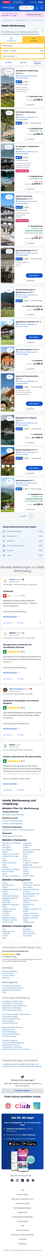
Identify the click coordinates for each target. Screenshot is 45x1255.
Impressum (22, 1244)
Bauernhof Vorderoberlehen (27, 376)
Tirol (4, 929)
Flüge (4, 992)
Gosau (4, 865)
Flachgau (5, 894)
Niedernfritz (27, 845)
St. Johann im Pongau (31, 863)
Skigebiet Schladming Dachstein (31, 890)
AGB (22, 1226)
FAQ (22, 1190)
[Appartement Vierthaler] (7, 332)
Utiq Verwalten (22, 1221)
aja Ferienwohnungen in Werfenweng (16, 1014)
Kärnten (5, 936)
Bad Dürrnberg (28, 876)
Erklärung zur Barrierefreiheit (22, 1235)
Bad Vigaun (6, 847)
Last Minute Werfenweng (11, 986)
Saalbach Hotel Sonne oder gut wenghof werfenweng (21, 1066)
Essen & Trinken (8, 976)
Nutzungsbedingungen (22, 1208)
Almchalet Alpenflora (24, 350)
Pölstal (25, 920)
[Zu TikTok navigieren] (22, 1180)
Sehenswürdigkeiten (9, 971)
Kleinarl (26, 854)
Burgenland (27, 936)
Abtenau (5, 867)
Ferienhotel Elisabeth (10, 1016)
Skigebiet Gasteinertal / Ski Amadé (12, 890)
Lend (4, 858)
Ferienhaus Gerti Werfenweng (13, 1043)
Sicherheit (22, 1239)
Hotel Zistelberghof (23, 251)
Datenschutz (22, 1212)
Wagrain (5, 852)
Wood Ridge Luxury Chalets (12, 1010)
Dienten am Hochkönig (31, 850)
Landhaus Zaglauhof (9, 1040)
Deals (5, 2)
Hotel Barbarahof (22, 480)
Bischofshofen (7, 850)
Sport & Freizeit (8, 973)
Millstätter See (28, 905)
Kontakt (31, 2)
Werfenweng (27, 865)
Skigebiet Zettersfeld (30, 918)
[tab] (11, 39)
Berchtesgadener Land (31, 894)
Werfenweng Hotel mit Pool (12, 836)
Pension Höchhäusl (23, 450)
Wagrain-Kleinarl (29, 896)
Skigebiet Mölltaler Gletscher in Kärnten (9, 919)
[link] (37, 8)
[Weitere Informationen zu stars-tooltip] (22, 73)
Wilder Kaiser (28, 883)
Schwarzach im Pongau (10, 869)
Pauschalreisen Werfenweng (12, 988)
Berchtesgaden (28, 852)
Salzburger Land (8, 931)
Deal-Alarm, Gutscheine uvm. (22, 1199)
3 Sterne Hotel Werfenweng (12, 824)
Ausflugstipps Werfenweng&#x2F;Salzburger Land (20, 1064)
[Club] (14, 15)
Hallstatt (26, 874)
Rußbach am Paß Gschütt (32, 867)
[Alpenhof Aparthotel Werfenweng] (7, 219)
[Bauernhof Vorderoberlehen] (7, 392)
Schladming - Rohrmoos (31, 885)
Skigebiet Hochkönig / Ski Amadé (32, 910)
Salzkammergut (28, 922)
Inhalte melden (22, 1195)
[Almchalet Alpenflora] (7, 359)
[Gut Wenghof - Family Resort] (7, 167)
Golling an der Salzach (10, 854)
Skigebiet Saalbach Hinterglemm (9, 910)
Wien (4, 938)
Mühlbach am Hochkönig (11, 843)
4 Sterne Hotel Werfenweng (12, 821)
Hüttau (25, 869)
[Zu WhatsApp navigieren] (33, 1180)
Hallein (4, 860)
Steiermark (6, 933)
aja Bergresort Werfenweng (27, 71)
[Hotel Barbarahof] (7, 495)
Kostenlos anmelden (34, 14)
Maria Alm (6, 845)
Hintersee (26, 860)
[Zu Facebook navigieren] (12, 1180)
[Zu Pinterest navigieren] (27, 1180)
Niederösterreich (29, 933)
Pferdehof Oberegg (9, 1036)
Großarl (26, 847)
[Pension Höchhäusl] (7, 461)
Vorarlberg (27, 929)
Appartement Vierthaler (25, 322)
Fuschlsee (6, 915)
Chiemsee (6, 913)
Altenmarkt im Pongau (10, 856)
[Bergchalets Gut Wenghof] (7, 430)
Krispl (25, 856)
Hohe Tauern (27, 887)
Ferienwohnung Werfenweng (12, 814)
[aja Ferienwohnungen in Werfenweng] (7, 302)
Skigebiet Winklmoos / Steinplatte (10, 899)
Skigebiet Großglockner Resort (10, 906)
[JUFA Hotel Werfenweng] (7, 125)
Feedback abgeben (22, 1090)
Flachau (26, 871)
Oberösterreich (28, 931)
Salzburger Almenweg (10, 896)
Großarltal (26, 902)
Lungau (5, 883)
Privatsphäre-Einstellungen (22, 1217)
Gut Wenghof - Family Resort (27, 146)
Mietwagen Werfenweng (11, 990)
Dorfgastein (27, 843)
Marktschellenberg (9, 863)
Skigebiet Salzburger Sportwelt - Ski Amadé (31, 914)
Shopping (5, 978)
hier (38, 34)
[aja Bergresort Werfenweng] (7, 87)
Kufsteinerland (7, 922)
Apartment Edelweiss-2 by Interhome (15, 1049)
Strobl (4, 874)
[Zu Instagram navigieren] (17, 1180)
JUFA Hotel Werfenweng (25, 112)
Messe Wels (6, 902)
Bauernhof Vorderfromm (11, 1019)
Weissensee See (8, 885)
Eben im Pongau (8, 871)
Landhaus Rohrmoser (10, 1023)
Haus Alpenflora (8, 1021)
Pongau (25, 907)
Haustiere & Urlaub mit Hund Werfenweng (17, 830)
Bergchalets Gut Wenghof (26, 418)
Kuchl (25, 858)
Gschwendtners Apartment (12, 1047)
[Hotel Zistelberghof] (7, 265)
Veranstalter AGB (22, 1203)
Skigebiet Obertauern (31, 900)
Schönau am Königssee (10, 876)
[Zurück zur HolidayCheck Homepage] (8, 8)
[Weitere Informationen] (42, 184)
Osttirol (5, 887)
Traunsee (26, 898)
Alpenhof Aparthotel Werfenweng (14, 1006)
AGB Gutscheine (22, 1230)
